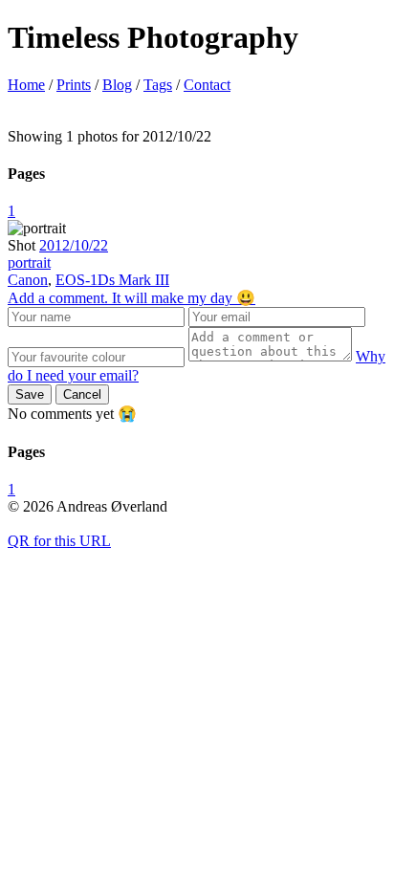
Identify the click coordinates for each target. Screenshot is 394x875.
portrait (29, 262)
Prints (73, 85)
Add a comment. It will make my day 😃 (131, 298)
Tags (157, 85)
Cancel (82, 394)
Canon (28, 280)
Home (26, 85)
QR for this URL (59, 541)
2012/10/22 (73, 245)
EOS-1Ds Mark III (112, 280)
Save (29, 394)
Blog (117, 85)
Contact (207, 85)
